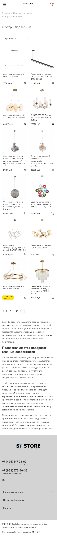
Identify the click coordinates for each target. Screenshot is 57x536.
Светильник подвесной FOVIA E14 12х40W (41, 246)
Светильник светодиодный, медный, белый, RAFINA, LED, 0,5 (14, 247)
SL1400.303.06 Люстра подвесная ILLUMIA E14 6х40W (41, 117)
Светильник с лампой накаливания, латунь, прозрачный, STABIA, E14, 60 (40, 290)
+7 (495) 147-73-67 (14, 461)
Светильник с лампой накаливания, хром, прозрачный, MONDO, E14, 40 (13, 205)
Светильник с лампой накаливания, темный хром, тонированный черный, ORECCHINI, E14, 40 (14, 161)
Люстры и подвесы (22, 13)
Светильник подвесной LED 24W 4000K (13, 75)
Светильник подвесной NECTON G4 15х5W (13, 287)
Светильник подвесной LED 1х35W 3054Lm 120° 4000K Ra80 (42, 76)
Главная (6, 13)
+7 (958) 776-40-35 (14, 470)
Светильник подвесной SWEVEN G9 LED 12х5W (14, 116)
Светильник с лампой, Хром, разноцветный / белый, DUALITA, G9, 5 (41, 204)
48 (17, 311)
